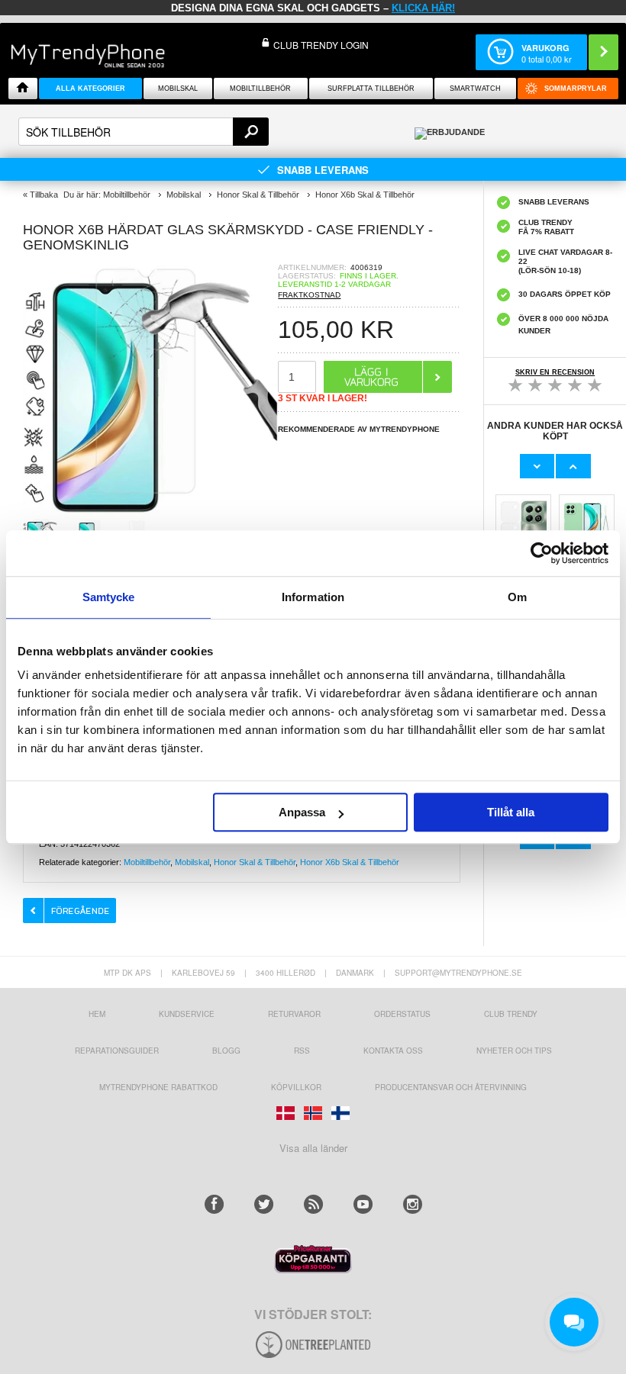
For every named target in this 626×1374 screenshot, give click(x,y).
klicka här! (423, 8)
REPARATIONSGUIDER (117, 1050)
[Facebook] (214, 1204)
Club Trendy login (321, 44)
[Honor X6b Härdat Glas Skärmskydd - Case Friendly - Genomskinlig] (150, 514)
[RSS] (313, 1204)
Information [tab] (313, 596)
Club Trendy (510, 1014)
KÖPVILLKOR (296, 1087)
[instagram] (412, 1204)
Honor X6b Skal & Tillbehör (349, 862)
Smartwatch (475, 88)
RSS (302, 1050)
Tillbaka (44, 194)
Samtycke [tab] (108, 596)
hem (97, 1014)
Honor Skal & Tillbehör (254, 862)
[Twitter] (263, 1204)
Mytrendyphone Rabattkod (158, 1087)
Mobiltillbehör (260, 88)
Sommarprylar (575, 88)
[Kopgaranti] (313, 1269)
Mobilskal (178, 88)
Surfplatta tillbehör (371, 88)
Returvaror (294, 1014)
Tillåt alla (510, 812)
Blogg (226, 1050)
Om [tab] (517, 596)
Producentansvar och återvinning (451, 1087)
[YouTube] (363, 1204)
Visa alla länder (313, 1148)
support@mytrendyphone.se (458, 972)
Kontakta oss (393, 1050)
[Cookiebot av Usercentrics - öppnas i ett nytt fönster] (541, 553)
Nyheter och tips (514, 1050)
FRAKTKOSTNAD (309, 295)
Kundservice (187, 1014)
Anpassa (302, 812)
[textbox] (143, 131)
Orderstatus (402, 1014)
